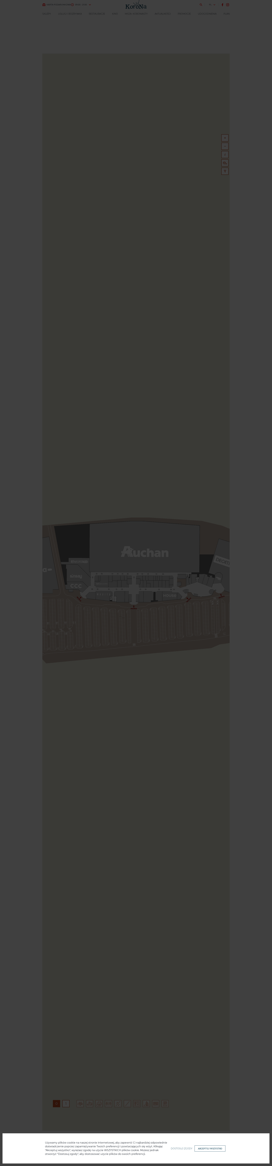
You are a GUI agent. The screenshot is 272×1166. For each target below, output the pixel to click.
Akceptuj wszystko (210, 1148)
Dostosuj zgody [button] (181, 1148)
